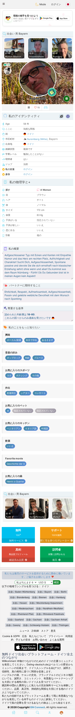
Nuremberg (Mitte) (37, 139)
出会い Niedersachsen (22, 608)
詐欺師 (35, 630)
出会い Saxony (13, 625)
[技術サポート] (61, 712)
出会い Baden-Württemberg (21, 591)
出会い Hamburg (57, 597)
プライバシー (55, 636)
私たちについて (37, 636)
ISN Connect (37, 707)
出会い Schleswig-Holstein (36, 625)
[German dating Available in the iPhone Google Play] (49, 644)
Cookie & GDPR (11, 636)
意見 (53, 630)
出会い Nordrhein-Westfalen (49, 608)
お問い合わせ (40, 639)
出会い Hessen (20, 603)
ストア (44, 630)
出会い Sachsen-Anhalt (55, 619)
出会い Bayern (44, 591)
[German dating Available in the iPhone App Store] (26, 644)
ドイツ (30, 133)
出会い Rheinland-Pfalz (22, 614)
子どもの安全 (23, 639)
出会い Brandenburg (19, 597)
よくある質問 (57, 639)
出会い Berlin (60, 591)
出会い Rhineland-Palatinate (50, 614)
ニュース (24, 630)
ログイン (56, 4)
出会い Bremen (39, 597)
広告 (24, 636)
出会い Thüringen (60, 625)
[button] (3, 4)
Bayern (53, 139)
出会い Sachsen (34, 619)
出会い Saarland (16, 619)
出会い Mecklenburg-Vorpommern (46, 603)
